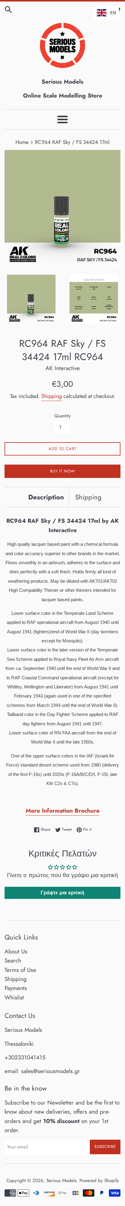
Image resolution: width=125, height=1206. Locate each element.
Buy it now (62, 471)
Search (13, 960)
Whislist (14, 997)
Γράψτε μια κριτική (62, 892)
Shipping (51, 396)
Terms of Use (20, 970)
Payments (16, 988)
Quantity (62, 415)
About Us (16, 951)
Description (46, 497)
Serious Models (61, 1180)
